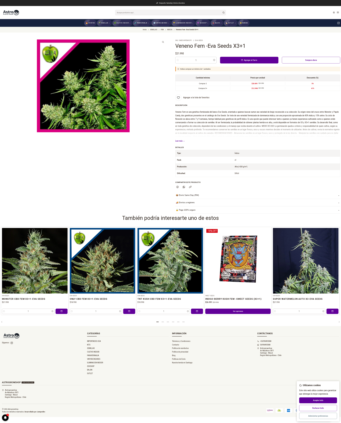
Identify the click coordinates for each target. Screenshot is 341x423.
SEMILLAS (153, 30)
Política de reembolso (180, 348)
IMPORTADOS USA (94, 341)
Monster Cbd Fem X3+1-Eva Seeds (23, 299)
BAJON (89, 370)
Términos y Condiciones (181, 341)
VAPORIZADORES (93, 359)
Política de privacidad (180, 352)
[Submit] (223, 12)
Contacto (175, 345)
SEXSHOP (90, 366)
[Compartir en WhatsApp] (184, 187)
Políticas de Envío (179, 359)
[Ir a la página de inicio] (11, 12)
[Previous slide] (3, 322)
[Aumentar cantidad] (214, 60)
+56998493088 (265, 341)
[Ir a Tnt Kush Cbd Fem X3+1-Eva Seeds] (170, 261)
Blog (173, 355)
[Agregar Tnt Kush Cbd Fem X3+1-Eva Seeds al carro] (197, 311)
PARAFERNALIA (93, 355)
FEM (162, 30)
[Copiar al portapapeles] (190, 187)
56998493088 (265, 345)
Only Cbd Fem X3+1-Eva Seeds (88, 299)
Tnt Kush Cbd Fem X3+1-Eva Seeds (159, 299)
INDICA (169, 30)
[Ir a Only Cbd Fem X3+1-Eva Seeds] (102, 261)
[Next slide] (338, 322)
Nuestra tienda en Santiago (182, 363)
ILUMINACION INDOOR (95, 363)
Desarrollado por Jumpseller (35, 412)
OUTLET (90, 373)
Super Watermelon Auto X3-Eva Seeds (298, 299)
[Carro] (337, 12)
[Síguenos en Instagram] (338, 23)
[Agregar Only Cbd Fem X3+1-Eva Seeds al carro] (129, 311)
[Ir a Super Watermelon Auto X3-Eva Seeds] (305, 261)
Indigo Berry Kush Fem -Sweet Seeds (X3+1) (233, 299)
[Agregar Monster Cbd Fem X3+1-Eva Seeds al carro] (62, 311)
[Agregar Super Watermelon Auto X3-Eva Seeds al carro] (332, 311)
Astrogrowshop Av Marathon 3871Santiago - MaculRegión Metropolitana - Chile (270, 351)
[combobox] (170, 12)
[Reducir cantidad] (177, 60)
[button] (157, 322)
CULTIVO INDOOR (93, 352)
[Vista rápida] (65, 260)
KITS (88, 345)
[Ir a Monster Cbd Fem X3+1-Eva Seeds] (35, 261)
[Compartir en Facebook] (177, 187)
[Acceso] (333, 12)
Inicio (145, 30)
